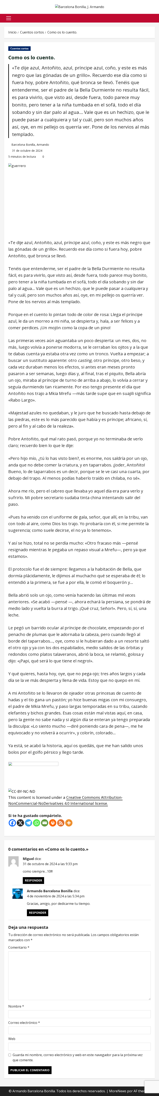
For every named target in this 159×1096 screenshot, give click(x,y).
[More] (68, 822)
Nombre (16, 1006)
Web (11, 1038)
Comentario (18, 947)
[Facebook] (12, 822)
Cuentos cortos (19, 48)
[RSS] (60, 822)
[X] (20, 822)
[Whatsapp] (36, 822)
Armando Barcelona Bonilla (50, 891)
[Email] (44, 822)
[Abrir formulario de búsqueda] (153, 18)
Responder (33, 880)
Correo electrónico (24, 1022)
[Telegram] (28, 822)
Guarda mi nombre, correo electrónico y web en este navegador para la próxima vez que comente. (78, 1058)
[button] (8, 18)
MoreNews (117, 1091)
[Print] (52, 822)
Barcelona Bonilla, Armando (30, 145)
